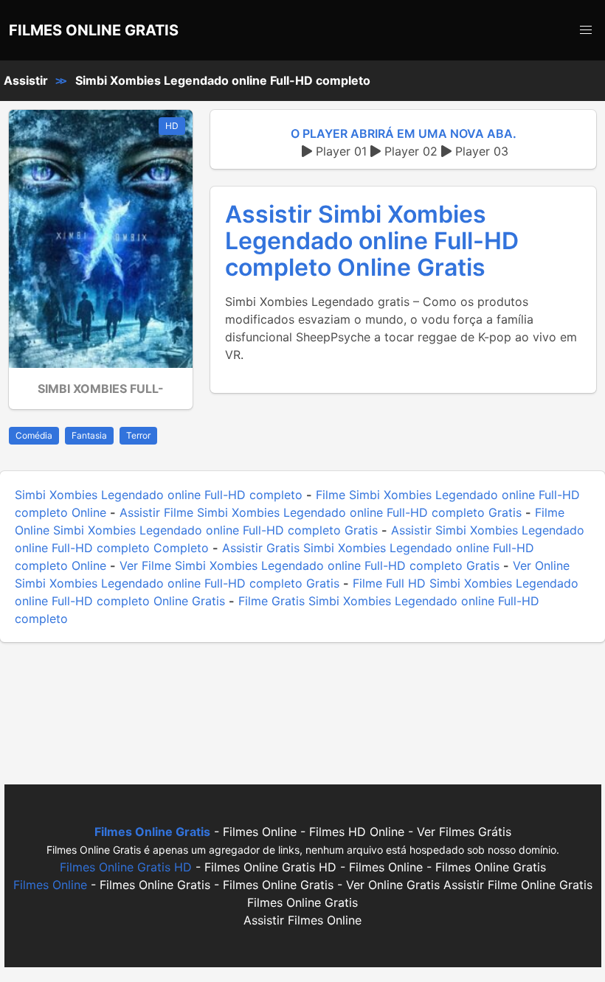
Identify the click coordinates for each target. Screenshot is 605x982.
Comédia (33, 435)
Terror (138, 435)
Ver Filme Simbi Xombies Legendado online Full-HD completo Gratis (309, 565)
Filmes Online (50, 884)
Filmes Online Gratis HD (126, 867)
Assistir (26, 80)
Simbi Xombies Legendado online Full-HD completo (222, 80)
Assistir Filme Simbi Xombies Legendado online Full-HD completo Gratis (321, 512)
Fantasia (89, 435)
